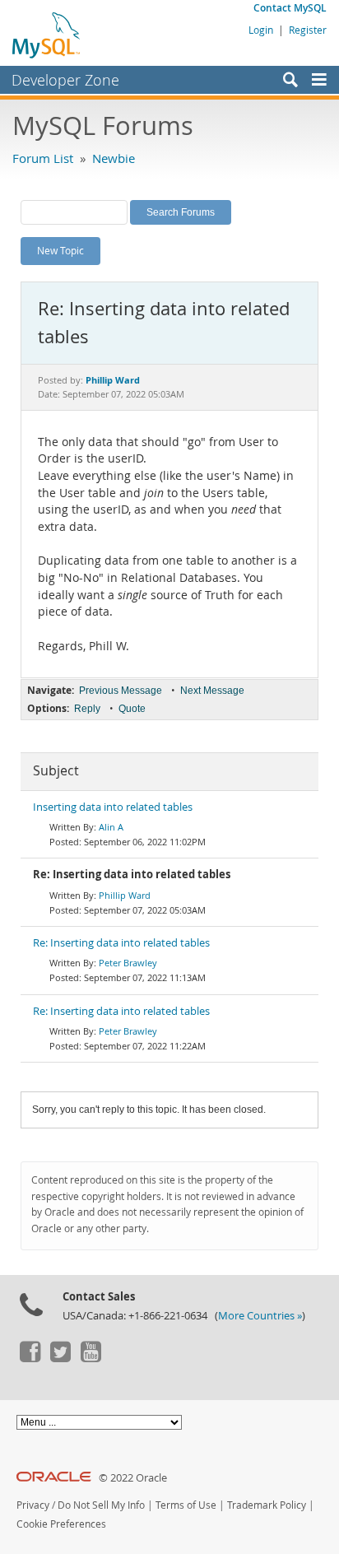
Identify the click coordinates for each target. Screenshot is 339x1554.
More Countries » (260, 1316)
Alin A (111, 827)
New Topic (60, 250)
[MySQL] (47, 34)
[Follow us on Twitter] (60, 1358)
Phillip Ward (125, 895)
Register (308, 29)
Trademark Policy (266, 1505)
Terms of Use (186, 1505)
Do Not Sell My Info (101, 1505)
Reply (87, 708)
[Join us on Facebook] (29, 1358)
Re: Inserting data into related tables (121, 943)
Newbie (113, 158)
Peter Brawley (128, 962)
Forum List (42, 158)
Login (260, 29)
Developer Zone (65, 80)
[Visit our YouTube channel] (90, 1358)
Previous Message (120, 690)
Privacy (32, 1505)
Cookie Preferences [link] (61, 1524)
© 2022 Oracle (133, 1478)
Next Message (212, 690)
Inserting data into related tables (113, 807)
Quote (132, 708)
